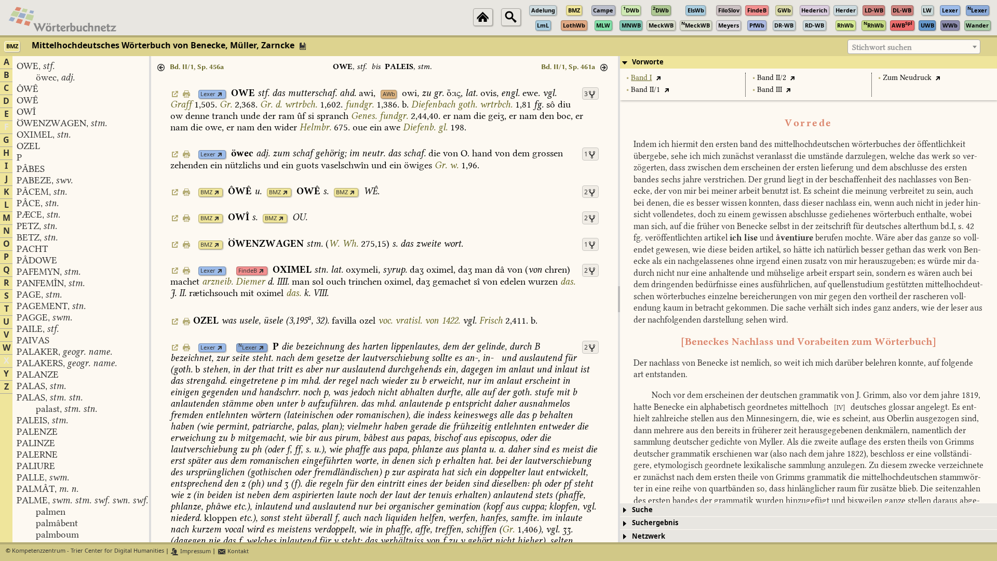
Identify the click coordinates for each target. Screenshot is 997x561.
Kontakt (237, 551)
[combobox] (913, 46)
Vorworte (648, 62)
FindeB (247, 271)
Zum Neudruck (907, 77)
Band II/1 (645, 89)
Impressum (195, 551)
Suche (642, 510)
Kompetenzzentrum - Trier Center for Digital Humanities (88, 551)
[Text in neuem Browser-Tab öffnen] (658, 77)
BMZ (206, 192)
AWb (389, 94)
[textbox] (914, 47)
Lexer (207, 94)
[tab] (808, 62)
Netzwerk (648, 536)
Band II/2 (771, 77)
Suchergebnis (655, 523)
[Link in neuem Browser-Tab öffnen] (219, 94)
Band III (769, 89)
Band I (641, 77)
